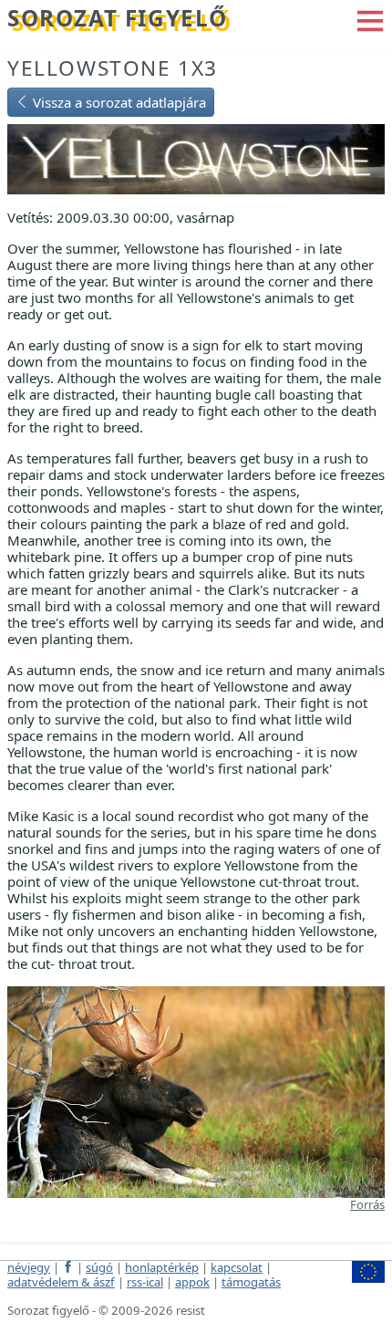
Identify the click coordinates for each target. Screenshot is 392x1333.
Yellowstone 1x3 (112, 68)
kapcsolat (237, 1267)
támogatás (251, 1282)
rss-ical (145, 1282)
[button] (370, 19)
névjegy (28, 1267)
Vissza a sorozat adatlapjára (117, 102)
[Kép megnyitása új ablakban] (196, 1090)
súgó (99, 1267)
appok (192, 1282)
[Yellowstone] (196, 157)
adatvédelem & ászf (61, 1282)
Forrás (367, 1204)
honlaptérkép (162, 1267)
